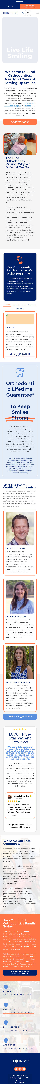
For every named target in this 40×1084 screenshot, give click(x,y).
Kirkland (28, 106)
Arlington (17, 106)
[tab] (7, 305)
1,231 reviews (24, 827)
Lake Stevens (30, 103)
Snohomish (8, 106)
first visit (11, 941)
